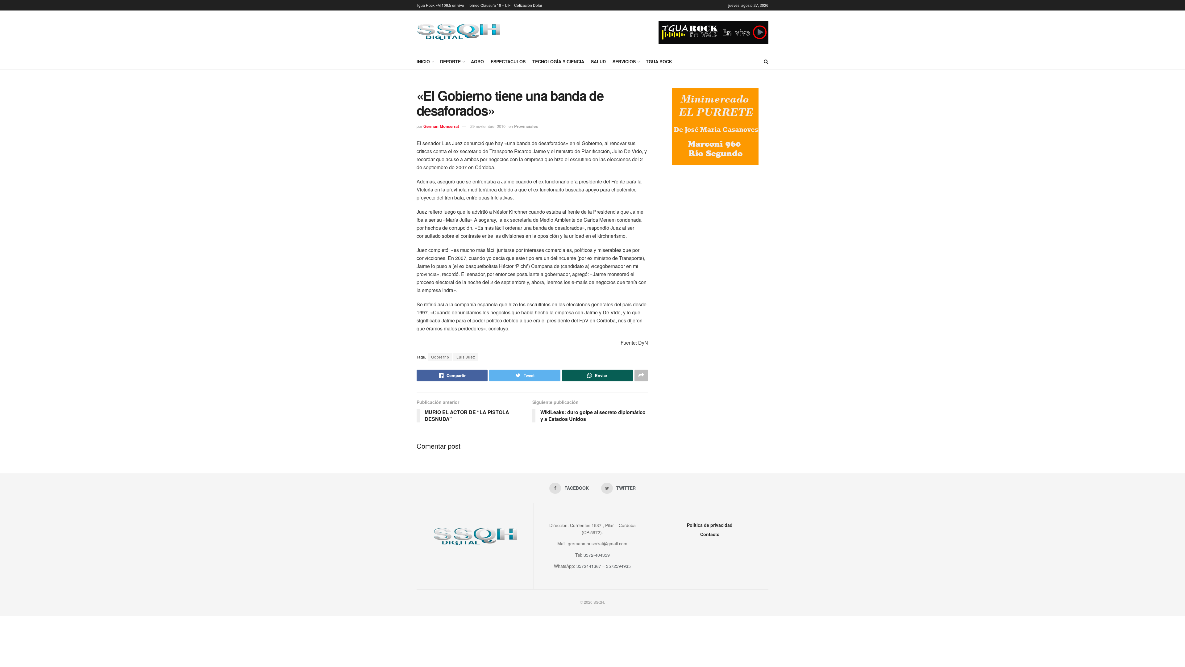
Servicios (624, 61)
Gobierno (440, 356)
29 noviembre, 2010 (487, 126)
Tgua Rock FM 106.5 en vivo (440, 5)
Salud (598, 61)
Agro (477, 61)
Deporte (450, 61)
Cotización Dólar (528, 5)
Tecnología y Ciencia (558, 61)
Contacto (710, 534)
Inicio (423, 61)
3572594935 (618, 566)
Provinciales (526, 126)
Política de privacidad (710, 525)
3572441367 (588, 566)
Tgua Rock (659, 61)
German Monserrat (441, 126)
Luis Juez (465, 356)
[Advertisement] (715, 221)
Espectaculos (508, 61)
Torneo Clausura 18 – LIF (489, 5)
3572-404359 (597, 555)
